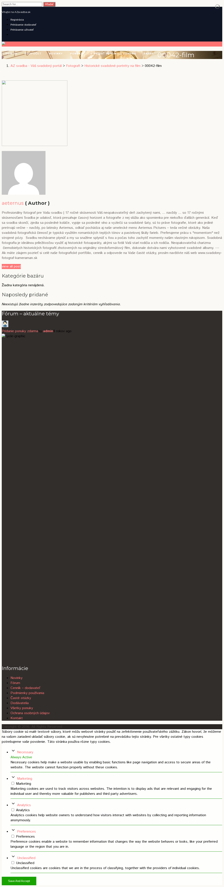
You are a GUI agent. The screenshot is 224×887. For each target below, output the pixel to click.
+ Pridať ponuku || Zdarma (113, 54)
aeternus (13, 203)
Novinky (56, 54)
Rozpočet (33, 54)
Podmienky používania (27, 693)
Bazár (149, 54)
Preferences (26, 831)
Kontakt (16, 718)
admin (48, 331)
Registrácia (17, 20)
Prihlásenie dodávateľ (23, 25)
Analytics (24, 805)
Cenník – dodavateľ (25, 688)
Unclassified (26, 858)
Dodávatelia (19, 703)
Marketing (24, 778)
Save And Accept (19, 881)
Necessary (25, 752)
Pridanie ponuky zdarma (20, 331)
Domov (11, 54)
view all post (11, 266)
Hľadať (49, 4)
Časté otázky (20, 698)
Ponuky (76, 54)
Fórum (15, 683)
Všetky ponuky (21, 708)
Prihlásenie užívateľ (22, 30)
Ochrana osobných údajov (30, 713)
